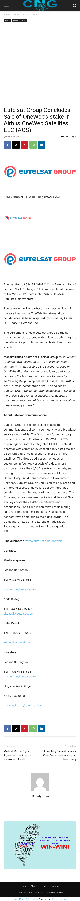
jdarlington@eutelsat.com (20, 589)
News (16, 14)
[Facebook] (7, 145)
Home (7, 14)
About (34, 886)
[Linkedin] (41, 145)
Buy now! (54, 886)
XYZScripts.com (59, 899)
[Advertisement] (40, 65)
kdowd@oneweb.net (17, 642)
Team (43, 886)
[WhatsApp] (33, 145)
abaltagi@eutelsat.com (18, 613)
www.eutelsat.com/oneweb (44, 541)
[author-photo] (40, 791)
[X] (16, 145)
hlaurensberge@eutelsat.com (23, 705)
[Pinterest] (24, 145)
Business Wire (30, 14)
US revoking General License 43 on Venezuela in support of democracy (59, 755)
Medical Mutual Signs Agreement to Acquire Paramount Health (17, 755)
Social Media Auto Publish (25, 899)
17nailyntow (40, 796)
